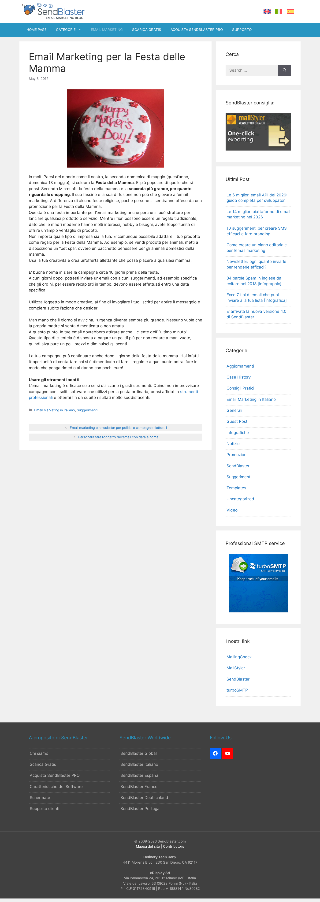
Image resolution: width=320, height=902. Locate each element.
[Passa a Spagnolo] (290, 11)
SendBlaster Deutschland (144, 797)
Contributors (173, 846)
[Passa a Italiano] (279, 11)
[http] (215, 753)
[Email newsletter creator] (258, 149)
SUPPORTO (242, 29)
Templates (236, 488)
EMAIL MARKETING (107, 29)
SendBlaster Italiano (139, 764)
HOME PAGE (36, 29)
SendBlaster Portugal (140, 808)
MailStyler (236, 668)
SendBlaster (238, 466)
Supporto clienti (44, 808)
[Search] (284, 70)
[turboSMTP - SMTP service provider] (258, 611)
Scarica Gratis (43, 764)
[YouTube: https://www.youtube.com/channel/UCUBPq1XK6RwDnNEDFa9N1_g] (227, 753)
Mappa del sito (148, 846)
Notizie (233, 443)
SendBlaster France (138, 786)
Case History (239, 377)
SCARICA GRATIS (146, 29)
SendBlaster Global (138, 753)
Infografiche (238, 432)
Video (232, 510)
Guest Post (237, 421)
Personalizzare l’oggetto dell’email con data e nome (118, 437)
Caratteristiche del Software (56, 786)
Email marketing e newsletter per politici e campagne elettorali (118, 428)
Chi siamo (39, 753)
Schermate (40, 797)
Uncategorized (240, 499)
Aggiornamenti (240, 366)
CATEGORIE (66, 29)
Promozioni (237, 454)
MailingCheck (239, 657)
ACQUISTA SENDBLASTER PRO (197, 29)
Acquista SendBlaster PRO (55, 775)
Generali (234, 410)
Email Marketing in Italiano (54, 410)
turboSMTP (237, 690)
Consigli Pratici (240, 388)
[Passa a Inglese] (267, 11)
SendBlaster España (139, 775)
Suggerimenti (87, 410)
